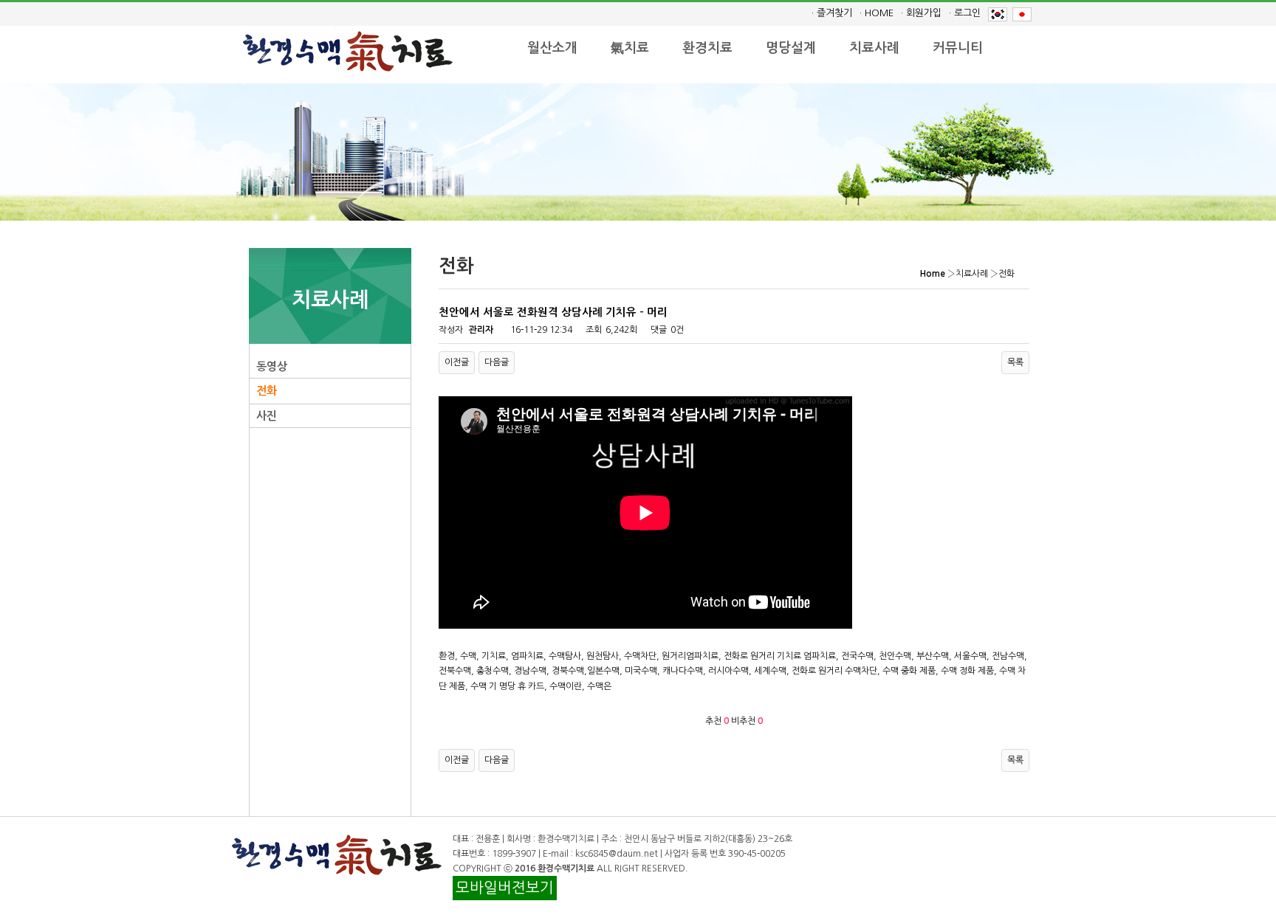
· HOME (876, 13)
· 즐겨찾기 (832, 13)
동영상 (271, 366)
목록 (1015, 362)
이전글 (457, 362)
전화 (266, 390)
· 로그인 (965, 13)
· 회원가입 (921, 13)
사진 (266, 415)
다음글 (496, 362)
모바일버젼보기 (505, 887)
